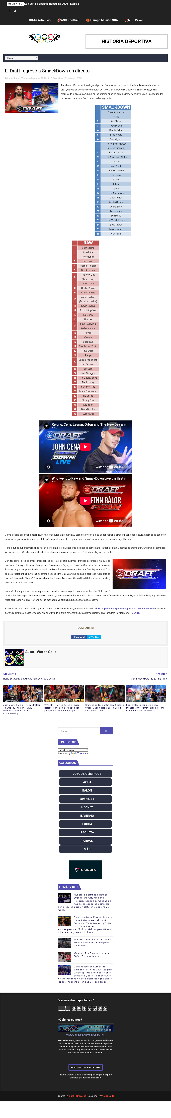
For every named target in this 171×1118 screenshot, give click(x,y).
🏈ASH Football (68, 20)
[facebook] (9, 11)
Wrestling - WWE (73, 78)
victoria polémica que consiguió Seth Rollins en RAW (125, 608)
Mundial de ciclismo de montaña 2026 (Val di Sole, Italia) (59, 3)
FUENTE (135, 613)
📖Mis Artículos (40, 20)
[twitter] (15, 11)
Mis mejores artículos (86, 1067)
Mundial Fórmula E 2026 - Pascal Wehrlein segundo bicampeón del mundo (93, 942)
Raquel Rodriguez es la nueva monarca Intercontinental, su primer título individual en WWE (145, 708)
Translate (82, 753)
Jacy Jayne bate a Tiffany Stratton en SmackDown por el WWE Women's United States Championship (22, 709)
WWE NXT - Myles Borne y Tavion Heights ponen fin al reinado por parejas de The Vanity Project (62, 708)
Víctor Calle (107, 1096)
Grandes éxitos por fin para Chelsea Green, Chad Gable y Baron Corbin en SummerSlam (104, 708)
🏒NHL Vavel (134, 20)
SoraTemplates (77, 1096)
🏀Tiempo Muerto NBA (102, 20)
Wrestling (58, 78)
